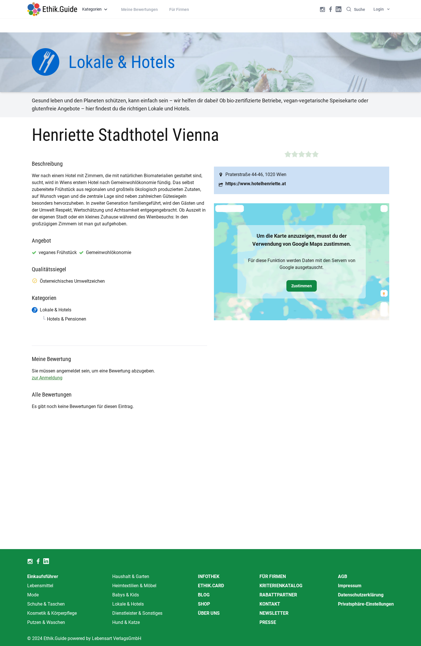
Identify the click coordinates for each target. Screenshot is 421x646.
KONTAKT (269, 604)
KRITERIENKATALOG (280, 585)
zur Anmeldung (47, 377)
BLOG (204, 595)
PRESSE (267, 622)
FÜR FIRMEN (272, 576)
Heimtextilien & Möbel (134, 585)
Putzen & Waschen (46, 622)
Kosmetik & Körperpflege (52, 613)
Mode (33, 595)
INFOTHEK (208, 576)
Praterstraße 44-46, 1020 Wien (255, 174)
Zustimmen (301, 286)
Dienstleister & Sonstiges (137, 613)
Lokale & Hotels (128, 604)
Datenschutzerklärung (360, 595)
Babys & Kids (125, 595)
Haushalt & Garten (130, 576)
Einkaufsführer (42, 576)
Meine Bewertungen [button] (139, 9)
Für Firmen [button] (179, 9)
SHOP (204, 604)
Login (378, 9)
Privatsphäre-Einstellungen (366, 604)
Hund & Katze (126, 622)
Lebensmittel (40, 585)
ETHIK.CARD (211, 585)
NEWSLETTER (273, 613)
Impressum (349, 585)
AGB (342, 576)
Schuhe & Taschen (46, 604)
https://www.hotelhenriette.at (255, 183)
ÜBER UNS (209, 613)
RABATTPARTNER (278, 595)
